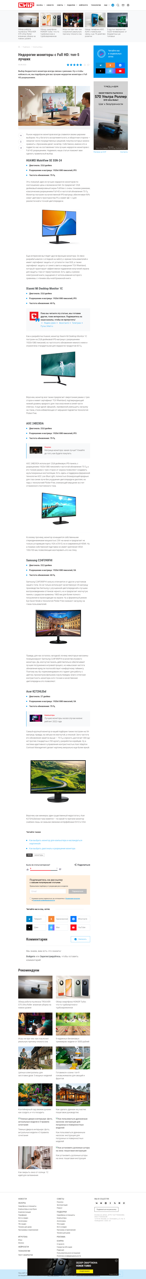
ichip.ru (60, 1241)
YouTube (81, 927)
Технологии (96, 5)
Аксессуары (22, 1221)
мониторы (38, 855)
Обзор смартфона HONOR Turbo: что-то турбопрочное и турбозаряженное (49, 32)
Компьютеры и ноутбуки (27, 1209)
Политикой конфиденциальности (44, 900)
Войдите (30, 956)
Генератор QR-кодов (64, 1247)
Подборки (71, 5)
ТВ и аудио (22, 1224)
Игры (20, 1240)
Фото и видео (23, 1218)
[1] (27, 869)
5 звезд (80, 64)
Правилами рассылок (72, 898)
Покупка (47, 447)
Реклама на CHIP (100, 152)
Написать (82, 939)
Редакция (60, 1250)
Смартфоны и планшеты (27, 1206)
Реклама (61, 1237)
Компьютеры (49, 715)
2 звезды (71, 64)
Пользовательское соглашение (68, 1253)
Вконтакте (64, 323)
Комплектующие (24, 1212)
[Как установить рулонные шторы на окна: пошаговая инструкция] (73, 1149)
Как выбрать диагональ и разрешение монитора (52, 848)
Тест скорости (25, 1255)
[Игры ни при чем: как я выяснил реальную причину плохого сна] (35, 1024)
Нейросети (83, 5)
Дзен (36, 927)
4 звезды (77, 64)
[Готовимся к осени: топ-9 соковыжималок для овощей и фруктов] (73, 1058)
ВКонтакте (82, 919)
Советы (60, 5)
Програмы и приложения (66, 1230)
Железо (21, 1243)
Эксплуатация (62, 1205)
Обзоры (39, 5)
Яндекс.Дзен (50, 323)
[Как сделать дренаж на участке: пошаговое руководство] (73, 1094)
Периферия (22, 1215)
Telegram (38, 919)
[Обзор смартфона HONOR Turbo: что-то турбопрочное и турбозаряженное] (73, 987)
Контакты (124, 152)
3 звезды (74, 64)
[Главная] (19, 47)
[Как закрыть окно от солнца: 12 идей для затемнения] (35, 1157)
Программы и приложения (28, 1230)
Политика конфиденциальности (69, 1256)
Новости (50, 5)
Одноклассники (62, 919)
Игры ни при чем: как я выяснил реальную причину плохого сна (72, 31)
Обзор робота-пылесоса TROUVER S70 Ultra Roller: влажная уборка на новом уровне (27, 34)
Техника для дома (25, 1227)
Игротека (22, 1237)
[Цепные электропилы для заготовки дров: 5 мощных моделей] (35, 1058)
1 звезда (68, 64)
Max (58, 927)
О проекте (60, 1244)
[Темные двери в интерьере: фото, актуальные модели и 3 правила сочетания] (35, 1121)
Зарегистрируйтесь (50, 956)
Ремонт (59, 1208)
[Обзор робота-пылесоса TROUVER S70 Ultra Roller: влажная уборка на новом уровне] (35, 987)
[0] (60, 869)
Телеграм (76, 323)
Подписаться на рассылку (106, 1209)
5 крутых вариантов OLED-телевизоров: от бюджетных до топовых (117, 32)
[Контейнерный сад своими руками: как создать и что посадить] (35, 1094)
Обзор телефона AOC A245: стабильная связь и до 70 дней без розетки (95, 32)
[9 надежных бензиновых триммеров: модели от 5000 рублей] (73, 1024)
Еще (105, 5)
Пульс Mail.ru (47, 326)
